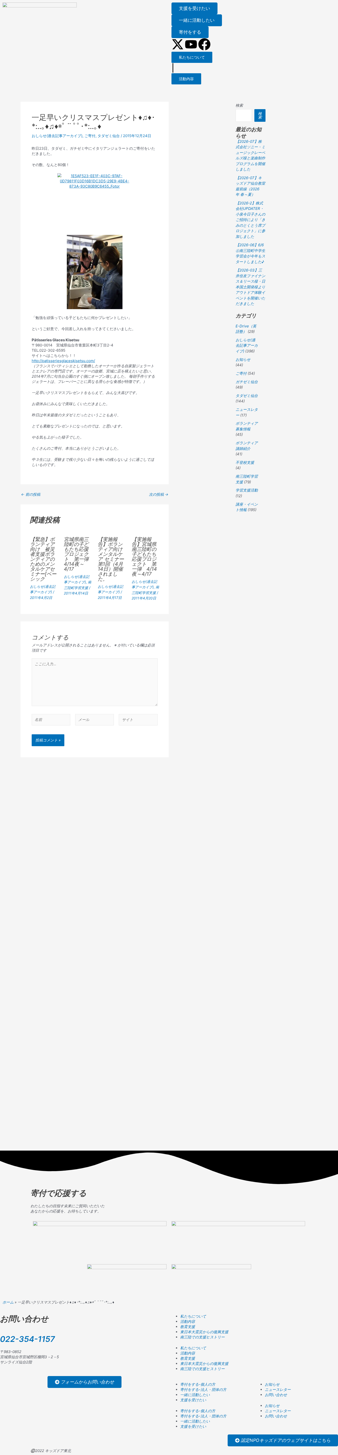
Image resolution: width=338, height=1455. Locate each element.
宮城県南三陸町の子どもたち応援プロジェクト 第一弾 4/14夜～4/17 (79, 554)
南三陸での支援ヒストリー (202, 1337)
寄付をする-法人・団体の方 (203, 1389)
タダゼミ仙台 (108, 135)
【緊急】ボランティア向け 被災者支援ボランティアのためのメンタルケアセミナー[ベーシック (43, 559)
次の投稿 (158, 494)
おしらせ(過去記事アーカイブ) (57, 135)
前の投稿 (30, 494)
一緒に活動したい (195, 1394)
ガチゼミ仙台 (247, 381)
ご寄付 (90, 135)
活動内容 (187, 1321)
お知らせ (243, 359)
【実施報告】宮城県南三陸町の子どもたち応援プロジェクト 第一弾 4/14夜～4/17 (144, 556)
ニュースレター (278, 1389)
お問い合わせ (276, 1394)
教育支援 (187, 1326)
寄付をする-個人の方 (197, 1384)
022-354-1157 (27, 1339)
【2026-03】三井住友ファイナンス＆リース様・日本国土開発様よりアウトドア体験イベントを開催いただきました (250, 287)
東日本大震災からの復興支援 (204, 1332)
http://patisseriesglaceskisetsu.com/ (63, 360)
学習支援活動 (247, 490)
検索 (239, 105)
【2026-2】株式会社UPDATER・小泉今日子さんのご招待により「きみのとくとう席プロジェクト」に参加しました (250, 220)
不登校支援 (245, 462)
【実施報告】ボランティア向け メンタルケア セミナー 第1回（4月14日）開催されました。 (113, 559)
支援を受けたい (193, 1400)
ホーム (8, 1302)
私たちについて (193, 1316)
